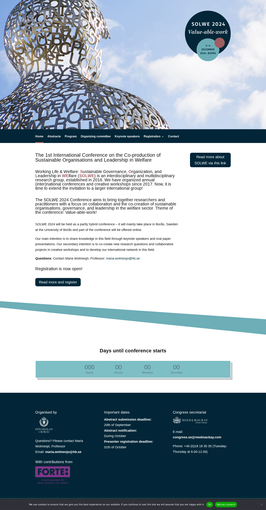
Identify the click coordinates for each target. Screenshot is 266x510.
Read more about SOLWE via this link (210, 160)
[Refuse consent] (261, 504)
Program (71, 136)
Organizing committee (96, 136)
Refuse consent (226, 504)
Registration (152, 136)
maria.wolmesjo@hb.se (123, 258)
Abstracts (54, 136)
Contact (173, 136)
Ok (209, 504)
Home (39, 136)
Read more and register (58, 282)
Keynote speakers (127, 136)
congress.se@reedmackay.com (197, 437)
